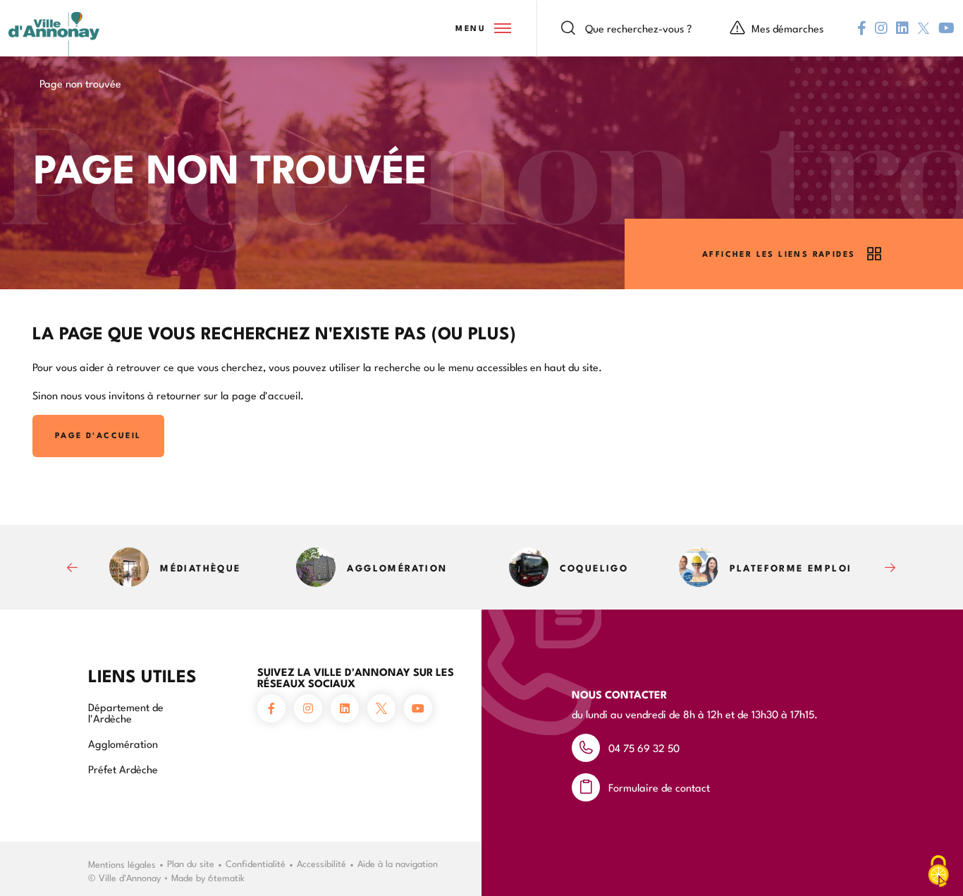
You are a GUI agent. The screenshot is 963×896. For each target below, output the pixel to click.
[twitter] (923, 28)
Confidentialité (256, 863)
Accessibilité (321, 863)
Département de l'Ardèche (126, 712)
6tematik (226, 877)
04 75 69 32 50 (644, 747)
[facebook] (861, 28)
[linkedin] (902, 28)
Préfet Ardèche (123, 768)
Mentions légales (122, 863)
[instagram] (881, 28)
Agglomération (123, 743)
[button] (482, 28)
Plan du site (190, 863)
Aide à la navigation (397, 863)
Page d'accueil (98, 435)
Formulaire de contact (659, 787)
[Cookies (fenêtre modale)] (938, 872)
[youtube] (946, 28)
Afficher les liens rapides (778, 254)
